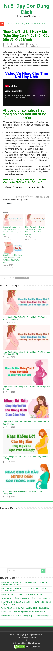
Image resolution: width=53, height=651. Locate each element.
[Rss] (26, 640)
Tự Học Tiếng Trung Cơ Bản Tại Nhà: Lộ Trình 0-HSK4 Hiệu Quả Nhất (25, 608)
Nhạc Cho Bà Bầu (23, 278)
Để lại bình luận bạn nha (14, 46)
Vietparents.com (34, 635)
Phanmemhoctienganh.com (26, 637)
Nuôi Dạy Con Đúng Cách (26, 9)
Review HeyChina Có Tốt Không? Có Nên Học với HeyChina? (22, 594)
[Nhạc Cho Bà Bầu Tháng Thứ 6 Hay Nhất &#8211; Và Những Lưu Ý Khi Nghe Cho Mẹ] (35, 220)
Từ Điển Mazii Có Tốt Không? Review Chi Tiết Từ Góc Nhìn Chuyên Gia (25, 598)
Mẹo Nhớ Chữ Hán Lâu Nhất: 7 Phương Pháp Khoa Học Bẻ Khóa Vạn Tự (26, 616)
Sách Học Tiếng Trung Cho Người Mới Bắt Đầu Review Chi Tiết (23, 612)
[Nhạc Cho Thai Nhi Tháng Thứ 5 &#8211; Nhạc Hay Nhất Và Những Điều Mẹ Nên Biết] (13, 248)
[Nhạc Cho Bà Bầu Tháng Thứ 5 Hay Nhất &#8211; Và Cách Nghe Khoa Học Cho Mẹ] (13, 220)
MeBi (7, 44)
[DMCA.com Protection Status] (25, 647)
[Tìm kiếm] (43, 571)
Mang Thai (33, 44)
